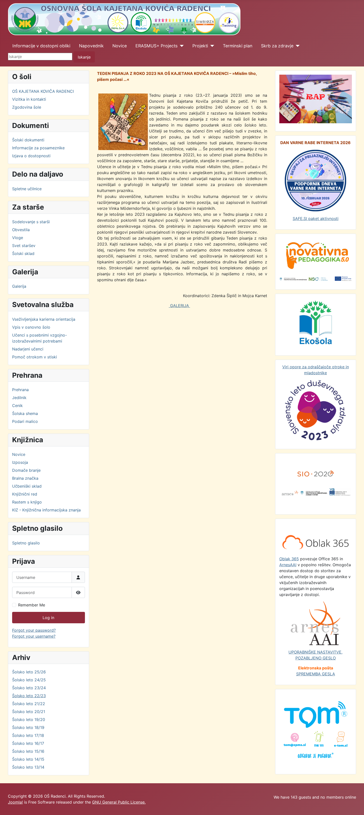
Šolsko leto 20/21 (28, 711)
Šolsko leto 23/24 (29, 687)
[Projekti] (211, 46)
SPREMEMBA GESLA (315, 673)
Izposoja (20, 462)
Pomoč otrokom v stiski (34, 356)
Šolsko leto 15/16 (28, 751)
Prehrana (20, 389)
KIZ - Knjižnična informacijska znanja (46, 509)
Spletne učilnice (27, 188)
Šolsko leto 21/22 (28, 703)
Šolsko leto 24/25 (29, 679)
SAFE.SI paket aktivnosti (315, 218)
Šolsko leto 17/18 (28, 735)
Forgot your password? (34, 630)
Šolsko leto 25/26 (29, 671)
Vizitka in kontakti (29, 99)
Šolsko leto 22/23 (29, 695)
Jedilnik (19, 397)
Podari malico (25, 421)
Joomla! (15, 802)
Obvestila (21, 229)
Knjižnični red (24, 494)
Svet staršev (23, 245)
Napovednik (91, 45)
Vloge (17, 237)
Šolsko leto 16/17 (28, 743)
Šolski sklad (23, 253)
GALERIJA (179, 305)
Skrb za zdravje (277, 45)
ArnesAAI (287, 564)
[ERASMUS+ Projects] (181, 46)
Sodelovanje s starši (31, 221)
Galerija (19, 286)
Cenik (17, 405)
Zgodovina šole (26, 107)
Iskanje (84, 57)
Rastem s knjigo (27, 502)
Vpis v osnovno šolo (31, 327)
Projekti (200, 45)
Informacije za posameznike (38, 147)
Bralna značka (25, 478)
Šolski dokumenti (28, 139)
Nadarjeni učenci (27, 348)
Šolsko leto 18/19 (28, 727)
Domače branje (26, 470)
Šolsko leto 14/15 (28, 759)
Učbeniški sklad (27, 486)
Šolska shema (25, 413)
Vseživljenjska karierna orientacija (43, 319)
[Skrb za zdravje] (296, 46)
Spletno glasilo (26, 542)
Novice (119, 45)
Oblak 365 (289, 558)
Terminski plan (237, 45)
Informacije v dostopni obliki (41, 45)
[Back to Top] (355, 806)
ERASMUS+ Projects (156, 45)
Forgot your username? (33, 636)
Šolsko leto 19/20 (28, 719)
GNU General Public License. (119, 802)
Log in (48, 617)
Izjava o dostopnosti (31, 155)
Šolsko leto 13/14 (28, 767)
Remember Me (31, 604)
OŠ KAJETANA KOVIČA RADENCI (43, 91)
